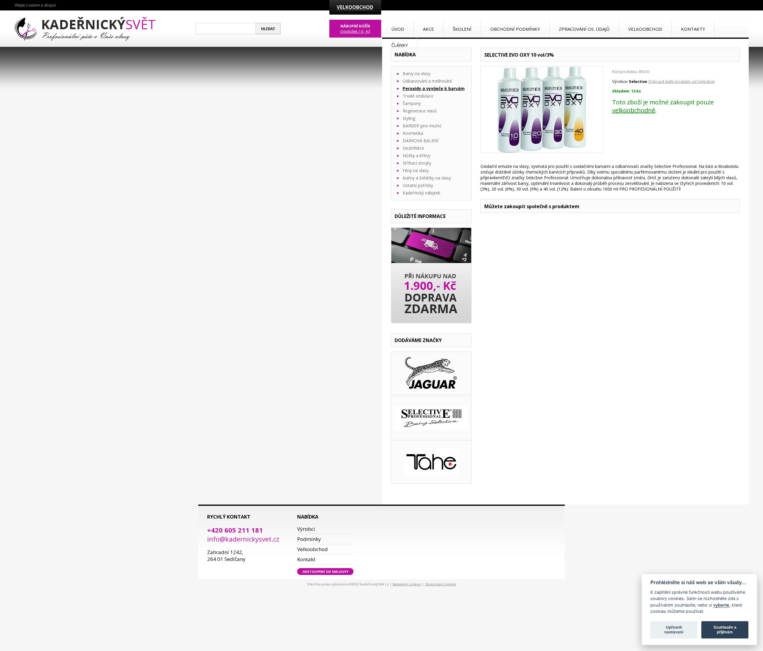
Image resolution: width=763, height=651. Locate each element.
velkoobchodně (633, 110)
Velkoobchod (312, 549)
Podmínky (309, 539)
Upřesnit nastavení (673, 629)
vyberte (721, 604)
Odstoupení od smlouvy (325, 571)
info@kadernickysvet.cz (243, 538)
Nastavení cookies (407, 584)
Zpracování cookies (440, 584)
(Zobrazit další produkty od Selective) (681, 81)
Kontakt (306, 559)
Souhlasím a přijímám (725, 629)
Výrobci (306, 528)
